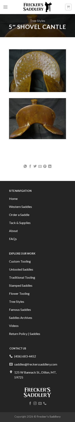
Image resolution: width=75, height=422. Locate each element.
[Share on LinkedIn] (49, 166)
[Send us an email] (40, 403)
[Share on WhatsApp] (25, 166)
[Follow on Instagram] (35, 403)
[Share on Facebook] (30, 166)
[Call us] (44, 403)
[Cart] (68, 7)
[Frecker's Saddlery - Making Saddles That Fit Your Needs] (37, 7)
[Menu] (5, 7)
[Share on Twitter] (35, 166)
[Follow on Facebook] (30, 403)
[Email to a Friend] (40, 166)
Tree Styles (37, 21)
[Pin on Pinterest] (44, 166)
